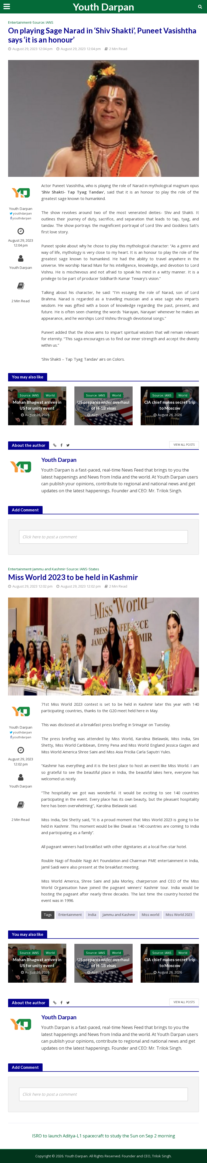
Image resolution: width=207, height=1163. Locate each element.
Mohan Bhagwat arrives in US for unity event (37, 405)
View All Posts (184, 445)
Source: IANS (43, 22)
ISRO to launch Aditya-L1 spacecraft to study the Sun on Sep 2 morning (103, 1136)
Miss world (150, 914)
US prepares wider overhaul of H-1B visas (103, 405)
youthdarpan (22, 213)
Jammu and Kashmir (49, 569)
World (50, 395)
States (94, 569)
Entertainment (19, 22)
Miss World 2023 (179, 914)
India (92, 914)
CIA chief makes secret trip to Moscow (169, 405)
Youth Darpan (103, 7)
